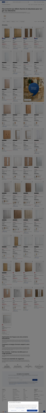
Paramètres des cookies (13, 410)
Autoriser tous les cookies (32, 410)
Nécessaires (22, 410)
